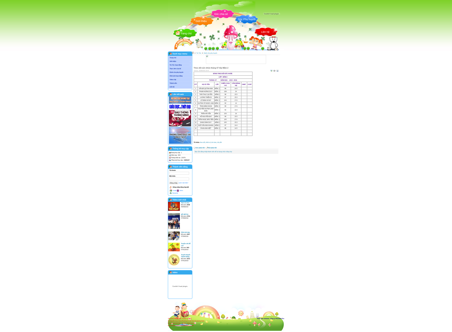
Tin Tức (198, 53)
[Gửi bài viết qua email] (271, 71)
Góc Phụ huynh (247, 19)
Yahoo (181, 190)
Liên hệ (265, 31)
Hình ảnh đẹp (185, 232)
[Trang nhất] (193, 53)
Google (174, 190)
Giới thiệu (201, 21)
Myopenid (175, 193)
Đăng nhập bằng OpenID (180, 187)
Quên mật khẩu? (183, 183)
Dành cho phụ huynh (210, 53)
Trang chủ (186, 33)
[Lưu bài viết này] (277, 71)
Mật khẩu (172, 176)
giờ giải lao (184, 214)
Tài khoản (172, 170)
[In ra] (274, 71)
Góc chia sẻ (221, 14)
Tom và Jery (185, 203)
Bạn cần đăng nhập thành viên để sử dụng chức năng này (213, 151)
